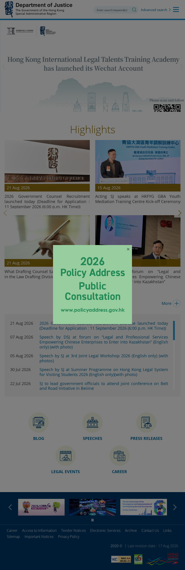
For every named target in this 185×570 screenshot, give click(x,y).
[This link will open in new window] (92, 322)
